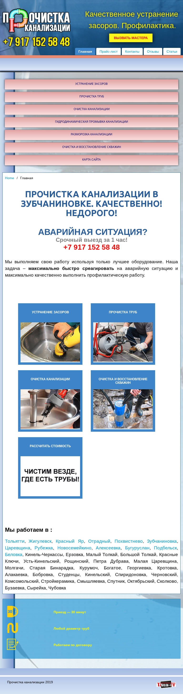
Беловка (13, 554)
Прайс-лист (108, 51)
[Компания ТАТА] (166, 687)
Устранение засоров (91, 84)
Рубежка (44, 547)
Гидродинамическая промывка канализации (91, 122)
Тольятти (15, 541)
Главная (85, 51)
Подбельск (165, 547)
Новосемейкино (74, 547)
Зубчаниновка (162, 541)
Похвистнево (129, 541)
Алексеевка (108, 547)
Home (9, 178)
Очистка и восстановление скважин (91, 147)
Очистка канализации (92, 109)
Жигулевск (40, 541)
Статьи (172, 51)
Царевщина (17, 547)
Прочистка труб (91, 96)
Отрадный (99, 541)
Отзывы (153, 51)
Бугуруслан (137, 547)
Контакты (132, 51)
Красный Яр (70, 541)
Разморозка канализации (91, 134)
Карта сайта (91, 159)
